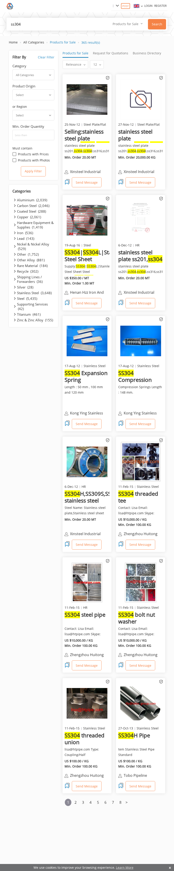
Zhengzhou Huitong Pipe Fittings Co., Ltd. (141, 534)
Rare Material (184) (32, 265)
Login (148, 6)
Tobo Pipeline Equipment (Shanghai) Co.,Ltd (143, 776)
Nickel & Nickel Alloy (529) (33, 246)
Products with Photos (34, 160)
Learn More (124, 867)
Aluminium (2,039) (32, 200)
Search (157, 24)
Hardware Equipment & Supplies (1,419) (35, 224)
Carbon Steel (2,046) (33, 205)
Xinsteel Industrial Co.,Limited (85, 172)
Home (13, 42)
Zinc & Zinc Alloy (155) (35, 320)
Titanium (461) (29, 314)
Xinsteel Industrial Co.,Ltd (139, 293)
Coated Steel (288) (31, 211)
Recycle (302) (27, 271)
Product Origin (23, 86)
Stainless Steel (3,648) (34, 293)
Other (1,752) (28, 254)
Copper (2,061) (29, 217)
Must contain (22, 148)
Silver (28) (25, 287)
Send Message (87, 182)
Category (19, 66)
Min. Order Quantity (28, 126)
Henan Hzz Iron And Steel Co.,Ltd (87, 293)
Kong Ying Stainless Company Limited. (86, 413)
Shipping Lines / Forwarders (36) (30, 279)
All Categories (33, 42)
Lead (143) (25, 238)
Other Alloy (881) (31, 260)
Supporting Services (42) (32, 306)
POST (125, 6)
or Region (19, 106)
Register (160, 6)
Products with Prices (33, 154)
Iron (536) (25, 233)
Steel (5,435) (27, 298)
